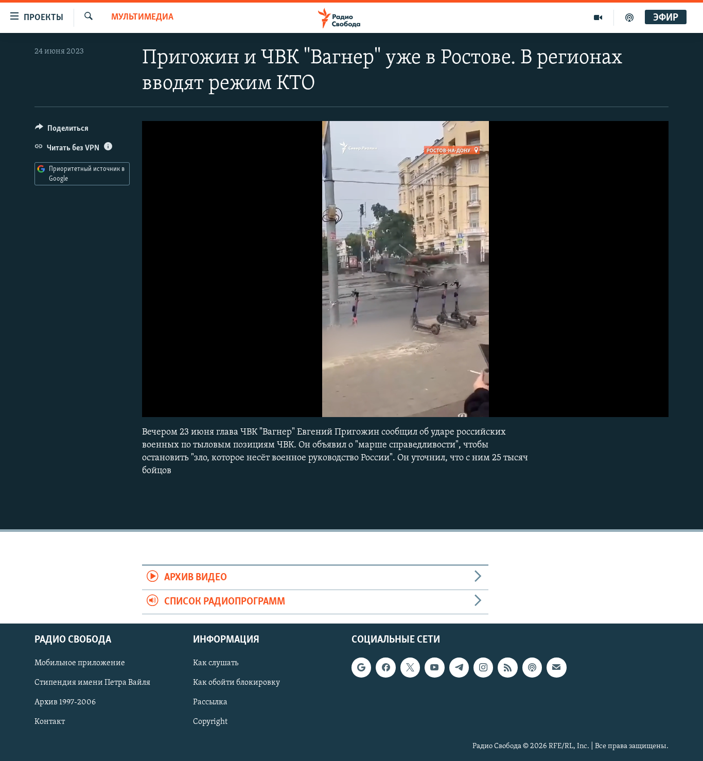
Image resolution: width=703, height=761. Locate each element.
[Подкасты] (532, 668)
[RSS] (507, 668)
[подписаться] (556, 668)
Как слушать (215, 664)
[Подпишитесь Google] (361, 668)
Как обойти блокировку (236, 683)
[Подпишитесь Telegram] (459, 668)
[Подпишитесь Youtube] (434, 668)
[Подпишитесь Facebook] (385, 668)
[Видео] (598, 17)
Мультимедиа (142, 17)
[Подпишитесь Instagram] (483, 668)
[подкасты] (629, 17)
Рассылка (210, 703)
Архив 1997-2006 (65, 703)
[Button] (62, 131)
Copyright (210, 722)
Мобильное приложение (79, 664)
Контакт (49, 722)
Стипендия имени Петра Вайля (92, 683)
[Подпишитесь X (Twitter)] (410, 668)
